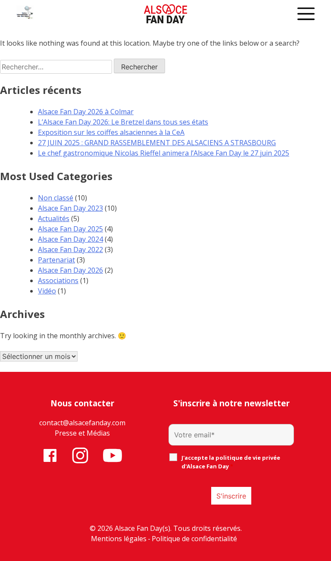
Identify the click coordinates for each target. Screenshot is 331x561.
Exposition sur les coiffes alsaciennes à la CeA (111, 132)
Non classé (55, 198)
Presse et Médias (82, 433)
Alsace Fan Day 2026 (70, 270)
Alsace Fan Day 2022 (70, 249)
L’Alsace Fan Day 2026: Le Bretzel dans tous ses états (123, 122)
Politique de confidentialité (194, 538)
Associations (58, 280)
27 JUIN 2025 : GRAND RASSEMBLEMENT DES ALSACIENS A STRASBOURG (157, 142)
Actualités (53, 218)
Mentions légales (119, 538)
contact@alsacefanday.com (82, 422)
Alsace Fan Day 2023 (70, 208)
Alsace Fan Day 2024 (70, 239)
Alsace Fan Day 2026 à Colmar (86, 111)
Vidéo (47, 291)
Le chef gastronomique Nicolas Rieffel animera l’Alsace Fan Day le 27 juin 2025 (163, 153)
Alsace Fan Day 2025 (70, 229)
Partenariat (56, 260)
